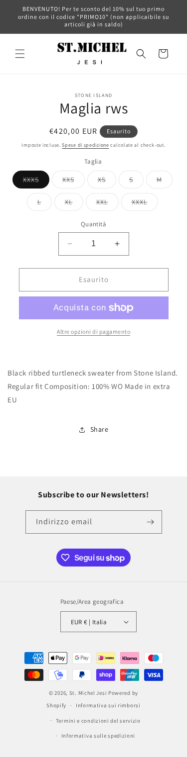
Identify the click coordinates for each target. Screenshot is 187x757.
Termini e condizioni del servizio (98, 720)
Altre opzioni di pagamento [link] (93, 331)
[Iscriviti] (151, 522)
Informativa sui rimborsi (108, 705)
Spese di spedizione (85, 145)
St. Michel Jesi (88, 692)
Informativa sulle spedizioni (98, 735)
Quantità (93, 224)
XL (74, 204)
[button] (20, 54)
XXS (73, 182)
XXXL (145, 204)
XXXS (36, 182)
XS (107, 182)
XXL (107, 204)
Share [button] (99, 429)
